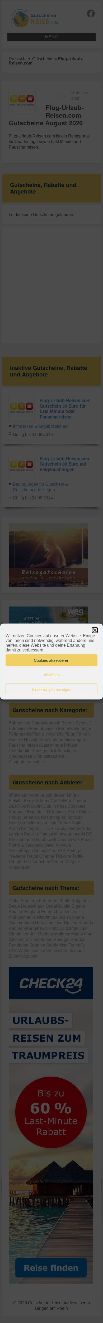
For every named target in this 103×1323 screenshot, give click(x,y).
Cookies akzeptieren (51, 660)
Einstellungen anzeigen (51, 689)
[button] (94, 630)
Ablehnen (52, 674)
